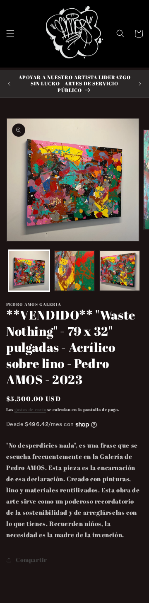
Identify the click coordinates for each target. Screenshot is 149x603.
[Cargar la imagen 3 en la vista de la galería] (119, 270)
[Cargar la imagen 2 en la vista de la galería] (74, 270)
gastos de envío (30, 409)
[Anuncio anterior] (9, 84)
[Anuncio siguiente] (140, 84)
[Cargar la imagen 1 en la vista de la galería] (29, 270)
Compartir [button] (31, 560)
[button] (10, 33)
